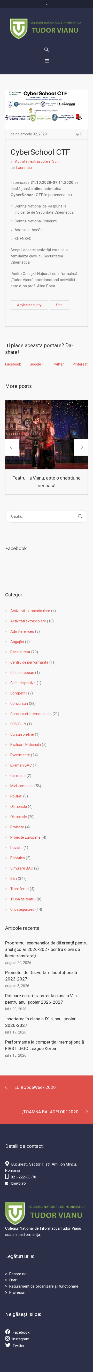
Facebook (13, 364)
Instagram (20, 1339)
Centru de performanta (29, 662)
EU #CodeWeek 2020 (35, 1087)
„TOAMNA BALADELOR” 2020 (50, 1111)
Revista (16, 848)
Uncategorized (22, 909)
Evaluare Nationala (25, 745)
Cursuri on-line (22, 734)
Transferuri (19, 889)
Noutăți (16, 796)
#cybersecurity (29, 305)
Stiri (55, 161)
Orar (13, 1280)
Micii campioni (21, 786)
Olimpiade (18, 817)
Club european (22, 673)
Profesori (17, 1292)
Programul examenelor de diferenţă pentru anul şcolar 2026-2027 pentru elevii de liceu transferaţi (46, 949)
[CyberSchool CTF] (46, 109)
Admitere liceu (22, 631)
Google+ (36, 364)
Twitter (58, 364)
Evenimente (20, 755)
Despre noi (18, 1274)
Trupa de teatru (23, 899)
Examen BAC (21, 765)
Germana (18, 776)
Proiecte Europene (25, 837)
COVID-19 (18, 724)
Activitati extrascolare (33, 161)
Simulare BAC (21, 868)
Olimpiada (18, 806)
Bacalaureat (20, 652)
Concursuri (19, 703)
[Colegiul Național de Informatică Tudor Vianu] (46, 29)
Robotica (17, 858)
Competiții (18, 693)
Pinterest (80, 364)
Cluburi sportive (23, 683)
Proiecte (17, 827)
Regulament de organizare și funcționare (43, 1286)
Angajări (17, 642)
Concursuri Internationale (30, 714)
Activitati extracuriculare (30, 611)
